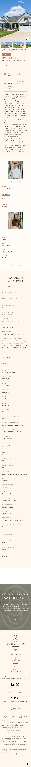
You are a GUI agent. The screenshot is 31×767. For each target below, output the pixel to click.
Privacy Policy (23, 709)
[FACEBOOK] (11, 692)
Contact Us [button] (15, 619)
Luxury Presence (16, 704)
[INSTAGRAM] (15, 692)
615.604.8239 (6, 195)
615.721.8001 (15, 663)
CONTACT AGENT (15, 265)
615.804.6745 (6, 245)
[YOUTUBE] (20, 692)
